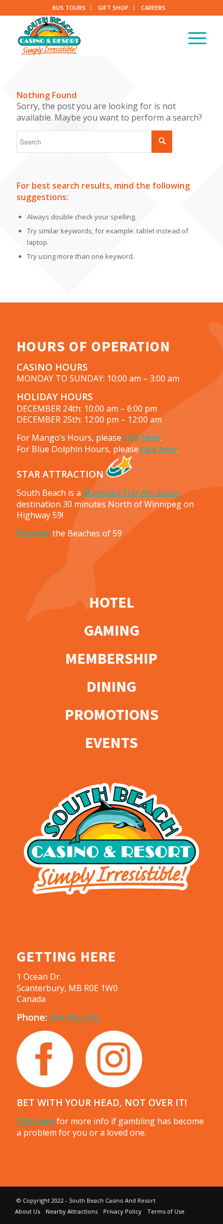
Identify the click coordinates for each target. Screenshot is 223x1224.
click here (141, 437)
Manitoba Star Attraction (131, 492)
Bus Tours (69, 7)
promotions (112, 714)
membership (111, 658)
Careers (153, 7)
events (111, 742)
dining (111, 686)
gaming (112, 630)
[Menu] (192, 36)
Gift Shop (113, 7)
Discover (33, 533)
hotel (111, 602)
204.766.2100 (74, 1017)
